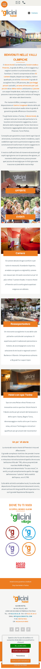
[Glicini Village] (20, 518)
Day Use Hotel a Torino (20, 585)
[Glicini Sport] (9, 13)
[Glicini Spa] (12, 549)
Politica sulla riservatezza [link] (20, 661)
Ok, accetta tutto (20, 646)
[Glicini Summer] (29, 532)
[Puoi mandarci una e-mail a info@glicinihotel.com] (18, 3)
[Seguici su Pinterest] (23, 629)
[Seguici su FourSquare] (28, 629)
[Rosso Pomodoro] (20, 565)
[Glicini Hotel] (29, 549)
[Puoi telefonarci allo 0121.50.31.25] (24, 3)
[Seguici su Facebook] (12, 629)
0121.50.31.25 (15, 614)
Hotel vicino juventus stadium (20, 582)
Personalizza (20, 656)
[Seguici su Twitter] (17, 629)
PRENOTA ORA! (20, 665)
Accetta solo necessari (20, 651)
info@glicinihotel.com (23, 616)
